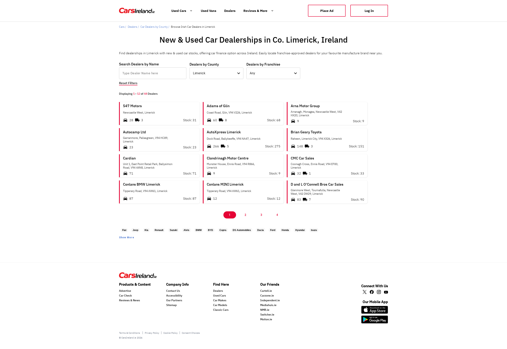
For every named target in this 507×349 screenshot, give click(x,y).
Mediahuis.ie (268, 305)
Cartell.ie (266, 291)
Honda (285, 230)
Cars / (122, 27)
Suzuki (173, 230)
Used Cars (219, 295)
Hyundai (300, 230)
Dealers (218, 291)
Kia (146, 230)
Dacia (260, 230)
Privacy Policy (152, 332)
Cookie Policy (170, 332)
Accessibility (174, 295)
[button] (159, 113)
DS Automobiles (242, 230)
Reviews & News (129, 300)
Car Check (125, 295)
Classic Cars (221, 310)
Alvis (186, 230)
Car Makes (219, 300)
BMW (199, 230)
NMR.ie (264, 310)
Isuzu (314, 230)
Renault (159, 230)
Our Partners (174, 300)
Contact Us (173, 291)
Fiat (124, 230)
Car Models (220, 305)
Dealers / (133, 27)
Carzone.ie (267, 295)
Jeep (135, 230)
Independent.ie (270, 300)
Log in (369, 11)
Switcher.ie (267, 314)
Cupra (222, 230)
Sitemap (171, 305)
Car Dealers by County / (154, 27)
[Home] (138, 277)
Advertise (125, 291)
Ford (272, 230)
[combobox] (152, 73)
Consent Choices (191, 332)
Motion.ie (266, 319)
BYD (210, 230)
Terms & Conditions (130, 332)
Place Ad (327, 11)
